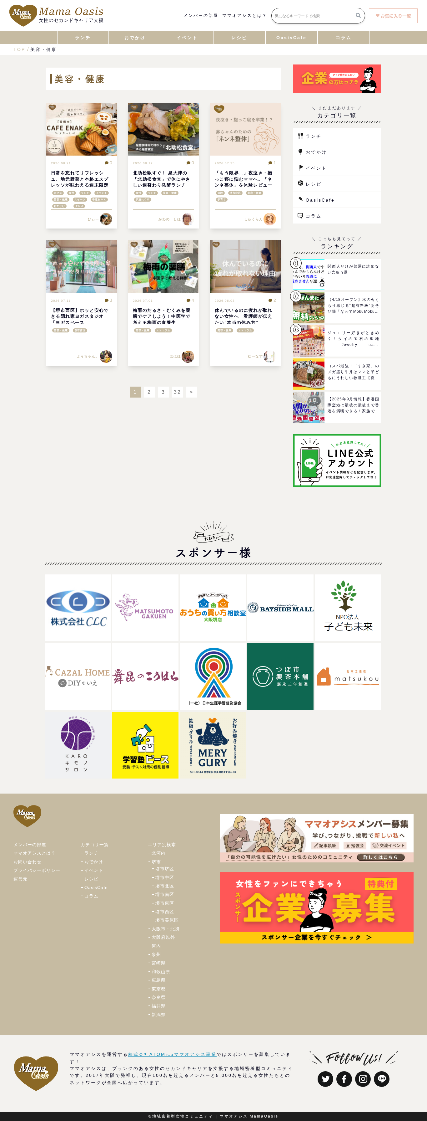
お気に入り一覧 (395, 16)
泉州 (71, 193)
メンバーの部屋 (201, 15)
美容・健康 (61, 199)
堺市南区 (164, 894)
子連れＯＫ (99, 199)
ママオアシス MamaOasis (249, 1116)
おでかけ (59, 206)
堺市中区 (164, 877)
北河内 (159, 853)
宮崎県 (159, 962)
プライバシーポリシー (36, 870)
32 (177, 392)
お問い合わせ (27, 861)
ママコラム (163, 330)
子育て (222, 199)
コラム (314, 216)
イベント (101, 193)
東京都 (159, 988)
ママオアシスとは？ (244, 15)
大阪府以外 (163, 937)
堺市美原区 (167, 920)
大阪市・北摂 (166, 928)
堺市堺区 (164, 868)
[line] (381, 1079)
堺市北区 (235, 193)
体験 (220, 193)
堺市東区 (164, 903)
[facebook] (344, 1079)
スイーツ (80, 199)
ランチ (85, 193)
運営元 (20, 879)
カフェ (58, 193)
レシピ (314, 184)
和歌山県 (161, 971)
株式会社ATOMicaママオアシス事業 (172, 1054)
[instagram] (363, 1079)
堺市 (156, 861)
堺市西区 (80, 330)
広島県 (159, 980)
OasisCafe (320, 200)
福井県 (159, 1005)
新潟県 (159, 1014)
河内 (156, 946)
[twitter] (325, 1079)
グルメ (79, 206)
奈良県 (159, 997)
